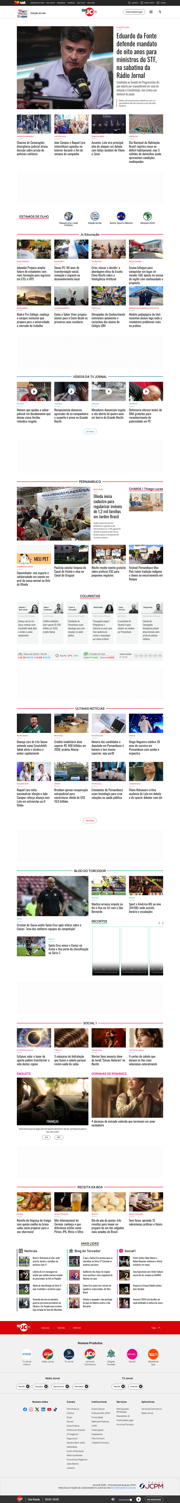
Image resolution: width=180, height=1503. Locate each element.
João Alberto (73, 1463)
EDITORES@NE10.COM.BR (123, 1487)
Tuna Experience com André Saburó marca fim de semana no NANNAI (148, 1273)
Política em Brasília (76, 1430)
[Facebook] (25, 1409)
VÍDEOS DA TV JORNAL (90, 376)
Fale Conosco (98, 1438)
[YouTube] (49, 1409)
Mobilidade (72, 1446)
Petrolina (80, 1386)
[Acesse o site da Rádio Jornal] (20, 1499)
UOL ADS (91, 3)
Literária (71, 1467)
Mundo (70, 1421)
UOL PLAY (81, 3)
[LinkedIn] (43, 1409)
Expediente (97, 1434)
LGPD (94, 1425)
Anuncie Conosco (125, 1424)
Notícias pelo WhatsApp (122, 1410)
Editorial (77, 1327)
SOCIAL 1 (90, 1023)
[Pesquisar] (160, 12)
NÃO (59, 1137)
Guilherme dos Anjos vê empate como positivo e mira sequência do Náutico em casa (98, 1275)
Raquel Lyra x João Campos (68, 223)
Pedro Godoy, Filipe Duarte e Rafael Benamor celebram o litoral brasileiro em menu (147, 1261)
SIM (46, 1137)
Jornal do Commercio (151, 1408)
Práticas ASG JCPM (101, 1413)
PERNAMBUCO (90, 481)
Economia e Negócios (77, 1459)
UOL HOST (50, 3)
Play (138, 1499)
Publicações (97, 1430)
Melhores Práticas (100, 1421)
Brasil (69, 1417)
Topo (153, 1327)
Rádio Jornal (147, 1413)
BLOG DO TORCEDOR (90, 871)
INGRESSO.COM (37, 3)
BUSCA (135, 3)
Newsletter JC (123, 1416)
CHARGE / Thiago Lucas (146, 489)
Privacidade (97, 1417)
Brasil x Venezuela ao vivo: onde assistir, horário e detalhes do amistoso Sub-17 (46, 1261)
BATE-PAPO (149, 3)
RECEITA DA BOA (90, 1187)
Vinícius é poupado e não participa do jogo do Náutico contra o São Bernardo (97, 1303)
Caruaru (41, 1386)
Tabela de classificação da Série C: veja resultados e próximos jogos (47, 1287)
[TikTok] (55, 1409)
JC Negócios (72, 1434)
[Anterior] (159, 923)
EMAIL (163, 3)
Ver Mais (90, 431)
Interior (135, 1386)
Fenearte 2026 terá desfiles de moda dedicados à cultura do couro (148, 1301)
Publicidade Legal (124, 1420)
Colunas (45, 1327)
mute (113, 1499)
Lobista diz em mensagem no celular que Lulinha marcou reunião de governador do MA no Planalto (48, 1275)
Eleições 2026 (147, 222)
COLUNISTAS (90, 596)
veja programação (154, 1499)
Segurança (72, 1438)
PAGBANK (61, 3)
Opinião (61, 1327)
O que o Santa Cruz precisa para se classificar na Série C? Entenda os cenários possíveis (98, 1261)
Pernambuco (73, 1408)
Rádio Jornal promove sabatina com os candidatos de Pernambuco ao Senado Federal (137, 103)
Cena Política (73, 1425)
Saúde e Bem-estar (76, 1442)
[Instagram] (31, 1409)
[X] (37, 1409)
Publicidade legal (134, 11)
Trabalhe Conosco (100, 1442)
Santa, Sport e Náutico (121, 222)
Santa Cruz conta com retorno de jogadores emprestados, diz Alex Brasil (97, 1289)
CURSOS (71, 3)
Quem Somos (98, 1408)
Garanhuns (60, 1386)
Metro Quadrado (74, 1455)
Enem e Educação (75, 1451)
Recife (23, 1386)
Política (70, 1413)
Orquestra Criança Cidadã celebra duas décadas (147, 1287)
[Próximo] (162, 923)
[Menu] (151, 12)
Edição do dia (94, 222)
